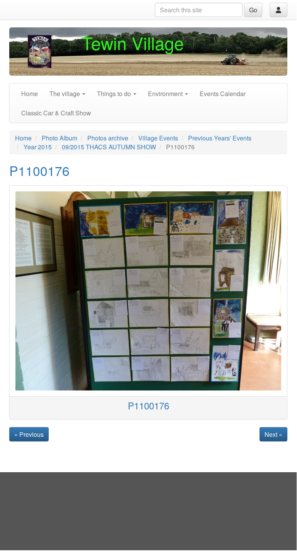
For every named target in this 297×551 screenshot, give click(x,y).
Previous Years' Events (219, 138)
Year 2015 (38, 146)
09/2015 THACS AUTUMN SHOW (109, 146)
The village (65, 93)
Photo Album (59, 138)
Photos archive (107, 138)
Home (29, 93)
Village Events (158, 138)
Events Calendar (223, 93)
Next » (273, 434)
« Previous (29, 434)
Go (253, 9)
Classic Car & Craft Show (56, 112)
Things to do (114, 93)
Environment (166, 93)
